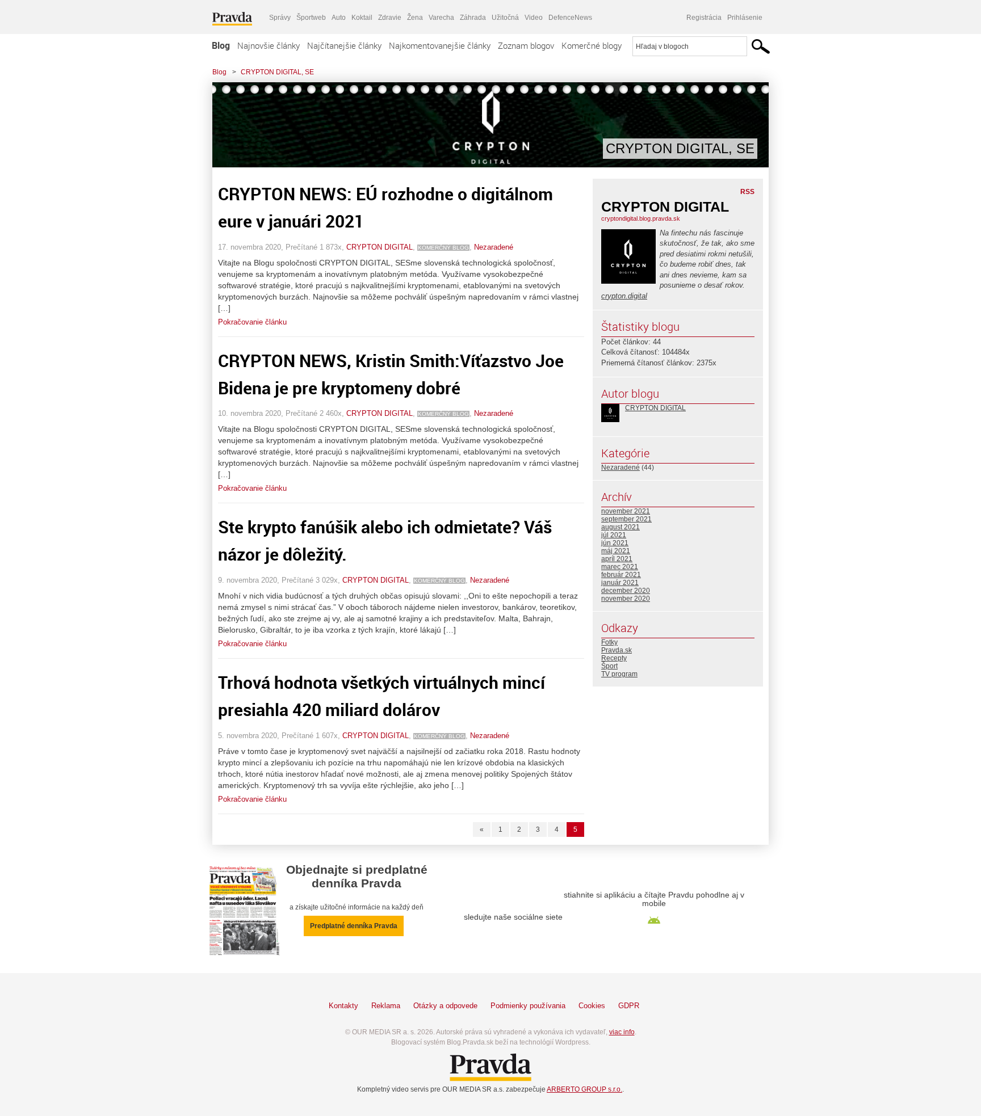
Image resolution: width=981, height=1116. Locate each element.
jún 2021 (614, 543)
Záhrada (473, 18)
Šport (609, 666)
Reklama (385, 1005)
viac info (622, 1032)
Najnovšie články (268, 45)
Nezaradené (493, 247)
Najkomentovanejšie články (440, 45)
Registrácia (704, 18)
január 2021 (620, 583)
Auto (339, 18)
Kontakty (343, 1005)
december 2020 (625, 591)
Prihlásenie (744, 18)
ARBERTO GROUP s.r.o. (584, 1089)
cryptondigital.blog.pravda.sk (640, 218)
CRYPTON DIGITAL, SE (277, 72)
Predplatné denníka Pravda (353, 926)
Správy (280, 18)
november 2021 (625, 511)
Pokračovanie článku (252, 322)
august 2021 (620, 527)
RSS (747, 192)
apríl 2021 (616, 559)
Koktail (361, 18)
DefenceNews (570, 18)
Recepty (614, 658)
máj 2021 (615, 551)
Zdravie (389, 18)
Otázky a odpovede (445, 1005)
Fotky (609, 642)
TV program (619, 674)
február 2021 (621, 575)
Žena (415, 18)
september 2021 (626, 519)
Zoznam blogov (526, 45)
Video (534, 18)
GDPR (628, 1005)
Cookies (591, 1005)
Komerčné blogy (591, 45)
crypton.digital (624, 296)
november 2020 (625, 599)
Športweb (311, 18)
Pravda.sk (616, 650)
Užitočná (505, 18)
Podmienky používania (528, 1005)
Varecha (441, 18)
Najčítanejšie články (344, 45)
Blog (221, 45)
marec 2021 (619, 567)
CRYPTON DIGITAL (379, 247)
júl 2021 (613, 535)
